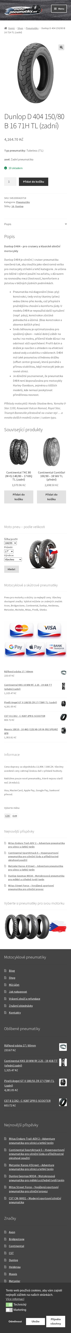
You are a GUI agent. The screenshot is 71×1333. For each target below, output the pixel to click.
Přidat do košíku (33, 181)
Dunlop (19, 206)
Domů (11, 28)
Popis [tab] (7, 224)
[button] (61, 47)
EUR (15, 815)
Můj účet (14, 985)
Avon (12, 1232)
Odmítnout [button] (15, 1321)
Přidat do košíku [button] (19, 497)
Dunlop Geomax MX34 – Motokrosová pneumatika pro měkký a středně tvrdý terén (36, 877)
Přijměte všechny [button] (55, 1321)
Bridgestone (16, 1239)
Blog (12, 970)
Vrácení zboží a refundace (24, 998)
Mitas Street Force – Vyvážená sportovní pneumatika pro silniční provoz (31, 887)
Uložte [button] (36, 1321)
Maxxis (13, 1274)
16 (12, 206)
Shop (20, 28)
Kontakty (15, 1012)
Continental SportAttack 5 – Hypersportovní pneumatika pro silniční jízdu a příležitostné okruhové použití (33, 856)
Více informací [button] (15, 1299)
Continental (16, 1246)
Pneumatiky (32, 28)
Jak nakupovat (18, 991)
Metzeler (14, 1281)
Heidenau (15, 1267)
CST (11, 1253)
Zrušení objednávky (21, 1005)
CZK (7, 815)
